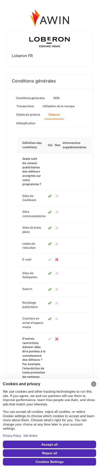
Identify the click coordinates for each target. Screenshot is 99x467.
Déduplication (25, 123)
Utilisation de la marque (59, 106)
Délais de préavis (28, 114)
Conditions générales (30, 98)
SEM (56, 98)
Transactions (25, 106)
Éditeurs (54, 114)
